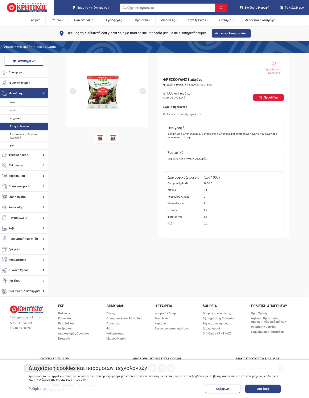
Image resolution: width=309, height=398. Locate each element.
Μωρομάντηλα (116, 338)
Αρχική (35, 20)
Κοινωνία (64, 318)
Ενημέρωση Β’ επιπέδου (267, 331)
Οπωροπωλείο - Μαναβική (124, 318)
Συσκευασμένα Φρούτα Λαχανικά (23, 136)
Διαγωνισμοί (211, 328)
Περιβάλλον (66, 323)
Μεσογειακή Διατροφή (259, 20)
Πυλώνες (64, 313)
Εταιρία (56, 20)
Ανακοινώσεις (83, 20)
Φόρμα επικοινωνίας (217, 313)
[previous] (73, 91)
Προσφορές (114, 20)
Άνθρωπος (65, 328)
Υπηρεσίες (168, 20)
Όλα (12, 102)
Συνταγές (225, 20)
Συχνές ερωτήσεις (215, 323)
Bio (12, 145)
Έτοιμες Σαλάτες (45, 46)
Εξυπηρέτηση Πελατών (218, 318)
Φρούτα (14, 110)
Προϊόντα (141, 20)
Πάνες (110, 313)
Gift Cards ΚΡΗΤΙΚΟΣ (217, 333)
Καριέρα (160, 323)
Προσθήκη (271, 97)
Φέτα (109, 328)
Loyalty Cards (197, 20)
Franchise (161, 318)
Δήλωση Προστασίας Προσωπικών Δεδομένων (268, 320)
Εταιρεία (64, 338)
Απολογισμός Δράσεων (73, 333)
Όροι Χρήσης (259, 313)
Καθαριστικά (115, 333)
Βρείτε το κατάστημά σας (171, 328)
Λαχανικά (15, 118)
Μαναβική (23, 46)
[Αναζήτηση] (221, 8)
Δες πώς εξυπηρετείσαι (231, 33)
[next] (143, 91)
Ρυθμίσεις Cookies (263, 326)
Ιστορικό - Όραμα (165, 313)
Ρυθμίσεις (37, 388)
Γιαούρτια (113, 323)
